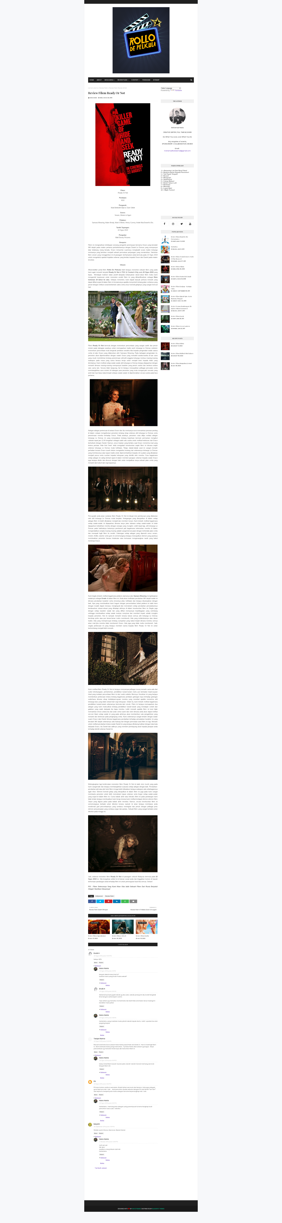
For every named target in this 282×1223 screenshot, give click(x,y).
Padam (101, 962)
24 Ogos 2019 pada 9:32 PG (107, 991)
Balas (95, 962)
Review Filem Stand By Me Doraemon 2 (179, 238)
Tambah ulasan (101, 1168)
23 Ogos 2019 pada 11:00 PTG (103, 956)
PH (95, 1081)
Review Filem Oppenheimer (97, 936)
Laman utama (93, 88)
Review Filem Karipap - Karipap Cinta (181, 287)
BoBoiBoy (174, 247)
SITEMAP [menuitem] (156, 80)
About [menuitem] (99, 80)
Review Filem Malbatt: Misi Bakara (182, 353)
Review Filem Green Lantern (180, 326)
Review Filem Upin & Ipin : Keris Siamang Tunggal (181, 297)
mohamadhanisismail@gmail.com (177, 151)
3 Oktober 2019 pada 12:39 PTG (108, 1142)
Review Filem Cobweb (119, 936)
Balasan (98, 966)
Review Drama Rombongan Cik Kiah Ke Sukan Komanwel (181, 307)
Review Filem (103, 88)
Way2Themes (136, 1209)
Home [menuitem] (92, 80)
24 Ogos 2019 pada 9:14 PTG (108, 1060)
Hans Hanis (93, 98)
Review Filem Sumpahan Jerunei (181, 363)
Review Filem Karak (177, 316)
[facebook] (164, 224)
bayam (97, 1124)
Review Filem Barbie (142, 936)
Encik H (96, 953)
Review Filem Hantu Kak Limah (181, 276)
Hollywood (99, 896)
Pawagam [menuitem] (146, 80)
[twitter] (181, 224)
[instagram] (173, 224)
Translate (178, 90)
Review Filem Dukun (177, 267)
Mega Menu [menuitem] (109, 80)
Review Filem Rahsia (177, 343)
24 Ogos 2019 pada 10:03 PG (102, 1041)
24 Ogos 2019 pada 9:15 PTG (108, 1103)
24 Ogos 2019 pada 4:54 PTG (102, 1084)
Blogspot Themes (158, 1209)
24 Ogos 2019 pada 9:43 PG (107, 1018)
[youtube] (190, 224)
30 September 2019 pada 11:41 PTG (104, 1126)
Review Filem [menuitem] (122, 80)
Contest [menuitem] (134, 80)
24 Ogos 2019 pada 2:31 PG (107, 971)
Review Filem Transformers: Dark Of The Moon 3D (182, 258)
